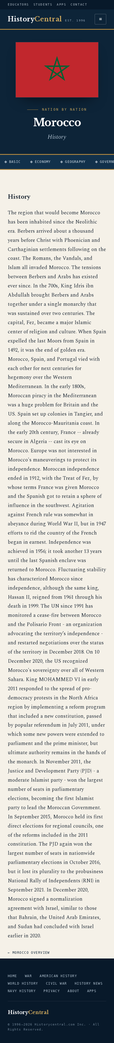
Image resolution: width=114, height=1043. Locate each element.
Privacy (51, 991)
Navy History (22, 991)
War (28, 976)
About (73, 991)
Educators (18, 4)
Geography (75, 162)
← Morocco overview (29, 953)
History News (89, 983)
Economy (43, 162)
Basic (14, 162)
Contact (79, 4)
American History (58, 976)
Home (12, 976)
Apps (61, 4)
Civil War (56, 983)
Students (42, 4)
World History (23, 983)
